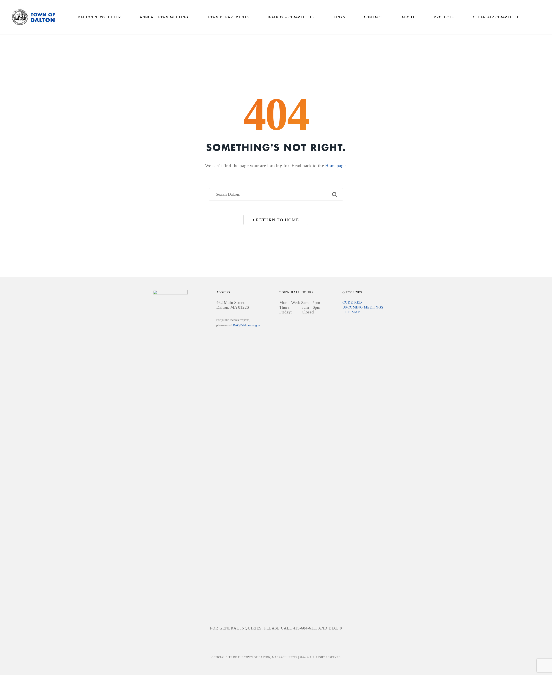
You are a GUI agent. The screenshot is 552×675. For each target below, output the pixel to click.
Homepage (335, 165)
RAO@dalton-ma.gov (246, 325)
